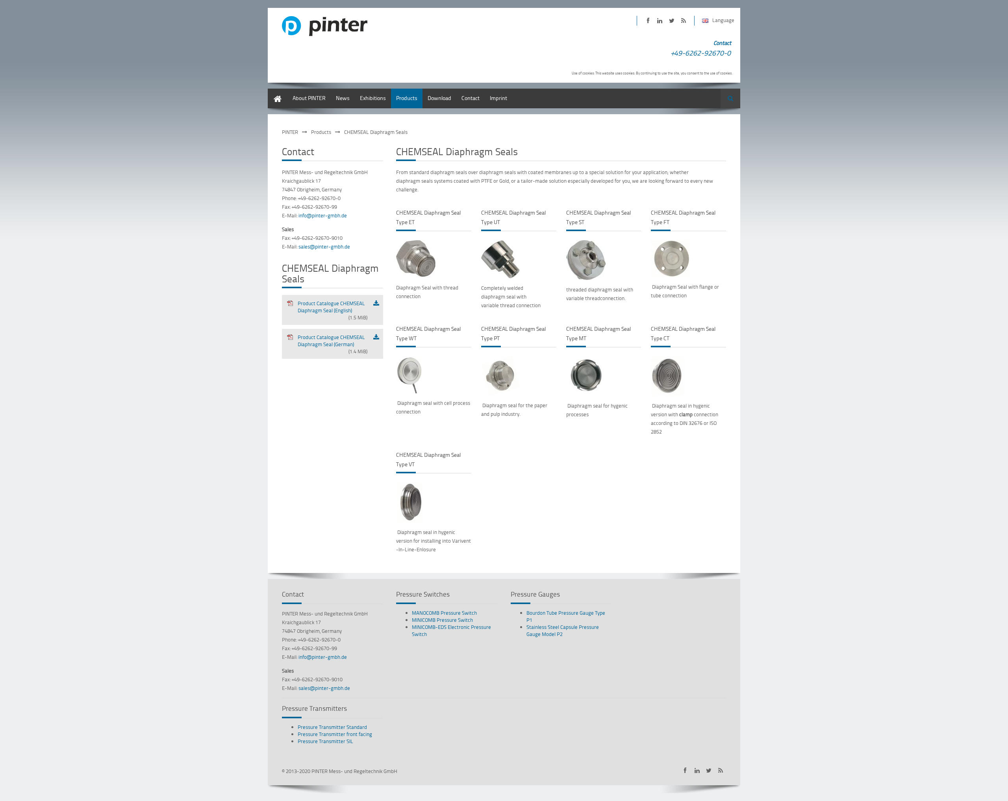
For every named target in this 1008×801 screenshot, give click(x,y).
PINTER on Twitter (671, 21)
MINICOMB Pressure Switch (442, 619)
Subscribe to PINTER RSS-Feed (683, 21)
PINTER (290, 131)
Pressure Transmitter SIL (325, 741)
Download (439, 98)
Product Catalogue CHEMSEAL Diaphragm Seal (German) (332, 344)
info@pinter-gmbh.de (322, 215)
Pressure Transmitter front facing (335, 734)
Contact (470, 98)
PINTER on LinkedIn (660, 21)
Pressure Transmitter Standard (332, 727)
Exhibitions (373, 98)
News (343, 98)
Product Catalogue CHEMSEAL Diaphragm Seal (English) (332, 310)
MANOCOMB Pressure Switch (444, 612)
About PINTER (309, 98)
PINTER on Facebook (648, 21)
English (276, 92)
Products (406, 98)
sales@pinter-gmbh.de (324, 246)
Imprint (498, 98)
